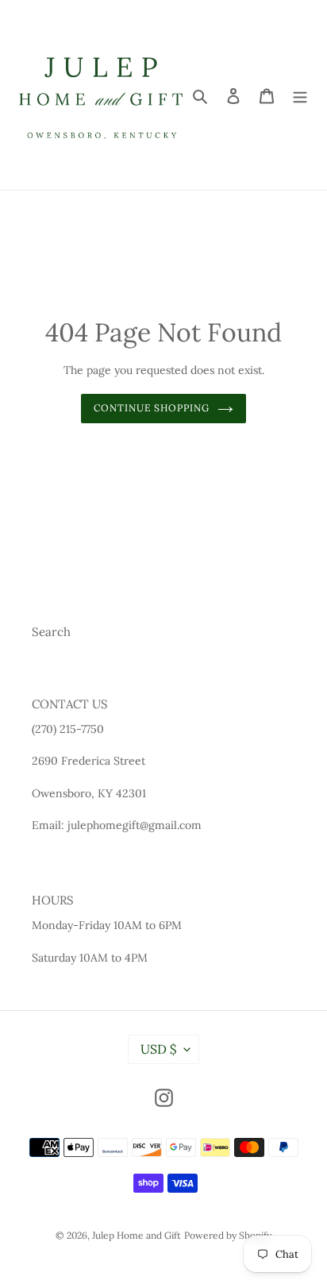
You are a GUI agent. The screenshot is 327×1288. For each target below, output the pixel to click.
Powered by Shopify (227, 1235)
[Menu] (300, 95)
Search (51, 631)
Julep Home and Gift (136, 1235)
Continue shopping (152, 408)
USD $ (158, 1049)
